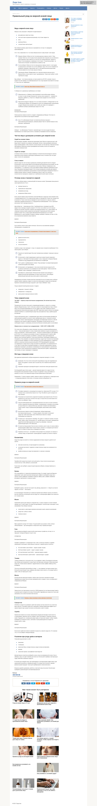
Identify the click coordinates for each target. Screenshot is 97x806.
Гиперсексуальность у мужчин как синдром (76, 46)
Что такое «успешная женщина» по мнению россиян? (76, 19)
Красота (32, 8)
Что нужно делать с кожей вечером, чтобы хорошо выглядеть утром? (77, 60)
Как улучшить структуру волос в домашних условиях (77, 33)
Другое (67, 8)
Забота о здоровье (23, 8)
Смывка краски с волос (77, 38)
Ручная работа (40, 8)
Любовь (49, 8)
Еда (15, 8)
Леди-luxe (17, 2)
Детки (55, 8)
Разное (61, 8)
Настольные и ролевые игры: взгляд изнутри (77, 52)
